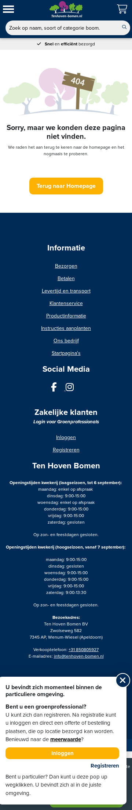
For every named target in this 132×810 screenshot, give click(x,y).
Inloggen (66, 437)
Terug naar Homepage (66, 186)
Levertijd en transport (66, 291)
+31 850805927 (84, 649)
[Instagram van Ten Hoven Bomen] (73, 388)
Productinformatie (66, 316)
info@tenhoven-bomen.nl (79, 656)
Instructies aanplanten (66, 328)
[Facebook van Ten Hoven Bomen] (58, 388)
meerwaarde (65, 739)
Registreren (66, 450)
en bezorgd (70, 44)
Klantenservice (66, 303)
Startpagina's (66, 353)
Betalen (66, 278)
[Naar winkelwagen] (123, 9)
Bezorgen (66, 266)
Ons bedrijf (66, 341)
